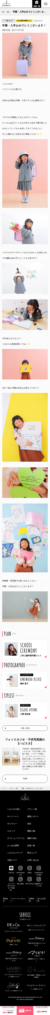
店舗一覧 (31, 845)
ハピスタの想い (14, 809)
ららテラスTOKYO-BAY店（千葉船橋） (11, 887)
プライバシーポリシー (18, 900)
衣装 (29, 824)
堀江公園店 (20, 884)
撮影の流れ (32, 838)
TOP (25, 779)
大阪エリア (12, 860)
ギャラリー (12, 824)
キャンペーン (13, 816)
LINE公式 (11, 872)
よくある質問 (13, 845)
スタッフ (11, 831)
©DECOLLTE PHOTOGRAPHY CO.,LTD (29, 997)
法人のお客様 (41, 900)
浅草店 (30, 872)
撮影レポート (33, 816)
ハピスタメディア (15, 853)
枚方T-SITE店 (30, 884)
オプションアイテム (16, 838)
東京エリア (32, 853)
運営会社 (5, 900)
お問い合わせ (33, 860)
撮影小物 (31, 831)
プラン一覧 (32, 809)
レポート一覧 (13, 788)
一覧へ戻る (25, 728)
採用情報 (31, 900)
